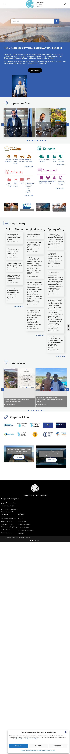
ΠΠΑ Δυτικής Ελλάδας (15, 184)
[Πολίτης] (7, 148)
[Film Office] (54, 156)
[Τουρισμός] (48, 156)
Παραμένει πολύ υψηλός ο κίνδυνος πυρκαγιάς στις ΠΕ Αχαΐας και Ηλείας (14, 265)
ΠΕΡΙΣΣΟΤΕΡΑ (18, 306)
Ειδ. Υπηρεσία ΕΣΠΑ (9, 184)
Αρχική (20, 518)
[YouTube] (35, 540)
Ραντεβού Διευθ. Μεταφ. (15, 161)
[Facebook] (30, 540)
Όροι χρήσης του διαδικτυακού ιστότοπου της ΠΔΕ (42, 750)
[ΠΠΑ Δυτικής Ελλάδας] (15, 179)
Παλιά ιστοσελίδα (6, 533)
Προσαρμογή (58, 745)
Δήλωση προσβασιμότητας (26, 530)
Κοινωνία (49, 148)
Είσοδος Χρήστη (5, 530)
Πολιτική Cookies (25, 750)
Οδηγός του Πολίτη (6, 521)
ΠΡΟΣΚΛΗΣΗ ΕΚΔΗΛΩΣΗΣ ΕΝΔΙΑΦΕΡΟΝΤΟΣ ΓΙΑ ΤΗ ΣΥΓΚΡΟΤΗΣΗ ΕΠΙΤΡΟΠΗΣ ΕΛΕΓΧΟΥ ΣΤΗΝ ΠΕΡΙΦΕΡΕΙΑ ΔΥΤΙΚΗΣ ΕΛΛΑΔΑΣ (55, 258)
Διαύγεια (21, 533)
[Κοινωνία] (39, 148)
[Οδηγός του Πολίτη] (29, 156)
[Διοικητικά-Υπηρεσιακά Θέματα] (60, 177)
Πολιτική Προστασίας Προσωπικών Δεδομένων (28, 738)
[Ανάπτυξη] (7, 172)
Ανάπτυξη (16, 172)
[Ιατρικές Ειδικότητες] (8, 156)
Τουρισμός (48, 159)
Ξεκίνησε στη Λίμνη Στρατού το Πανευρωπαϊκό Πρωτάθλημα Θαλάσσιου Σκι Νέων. (49, 399)
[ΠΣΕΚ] (54, 177)
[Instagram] (38, 540)
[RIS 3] (22, 179)
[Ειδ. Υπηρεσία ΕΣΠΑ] (9, 179)
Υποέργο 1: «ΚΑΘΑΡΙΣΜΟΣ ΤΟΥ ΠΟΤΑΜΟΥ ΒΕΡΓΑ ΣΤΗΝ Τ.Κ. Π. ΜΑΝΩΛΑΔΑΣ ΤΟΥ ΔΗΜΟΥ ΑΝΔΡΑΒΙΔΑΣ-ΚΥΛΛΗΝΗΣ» (55, 342)
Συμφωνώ (18, 745)
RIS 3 (21, 183)
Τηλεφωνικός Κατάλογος (8, 518)
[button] (66, 732)
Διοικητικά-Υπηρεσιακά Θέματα (61, 182)
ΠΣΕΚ (54, 181)
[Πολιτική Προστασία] (60, 156)
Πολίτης (15, 148)
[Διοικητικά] (39, 170)
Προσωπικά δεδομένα (24, 524)
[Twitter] (33, 540)
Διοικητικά (50, 170)
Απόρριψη (38, 745)
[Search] (56, 21)
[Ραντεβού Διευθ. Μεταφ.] (15, 156)
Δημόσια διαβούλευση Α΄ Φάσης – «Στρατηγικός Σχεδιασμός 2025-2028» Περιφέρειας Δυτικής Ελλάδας (34, 246)
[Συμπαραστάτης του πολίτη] (22, 156)
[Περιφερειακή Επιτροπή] (48, 177)
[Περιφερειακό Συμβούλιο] (41, 177)
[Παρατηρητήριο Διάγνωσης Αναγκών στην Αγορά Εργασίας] (28, 179)
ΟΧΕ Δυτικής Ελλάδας (33, 234)
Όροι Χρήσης (22, 521)
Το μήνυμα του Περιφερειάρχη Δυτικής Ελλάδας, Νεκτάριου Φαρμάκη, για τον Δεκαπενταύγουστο (17, 130)
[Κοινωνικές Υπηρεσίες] (41, 156)
